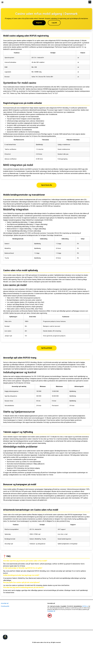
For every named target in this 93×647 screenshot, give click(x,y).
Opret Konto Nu (46, 185)
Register (39, 23)
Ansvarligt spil (4, 603)
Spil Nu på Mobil (46, 348)
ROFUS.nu (85, 606)
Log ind (54, 23)
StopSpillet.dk (51, 611)
